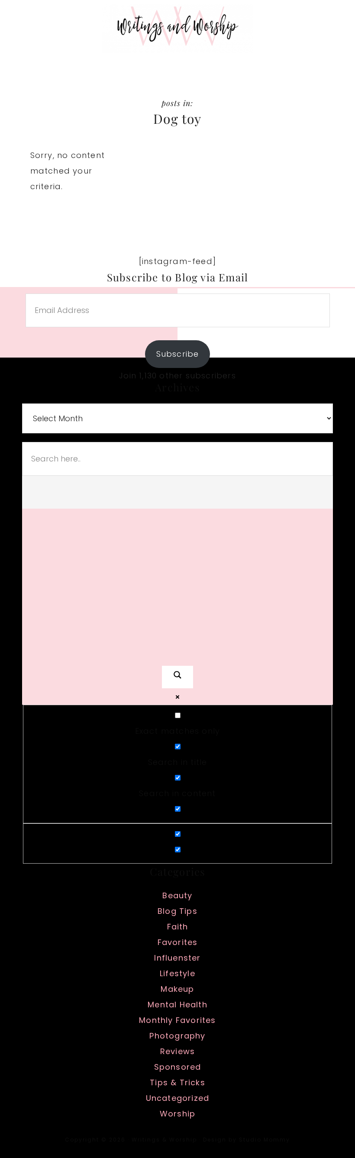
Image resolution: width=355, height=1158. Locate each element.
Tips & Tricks (177, 1082)
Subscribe (177, 353)
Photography (177, 1035)
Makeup (177, 989)
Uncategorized (178, 1098)
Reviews (177, 1051)
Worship (177, 1113)
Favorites (178, 942)
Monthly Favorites (177, 1020)
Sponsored (177, 1066)
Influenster (177, 957)
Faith (177, 926)
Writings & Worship (177, 28)
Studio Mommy (264, 1139)
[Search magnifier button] (177, 677)
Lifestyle (177, 973)
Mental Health (177, 1004)
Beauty (177, 895)
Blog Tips (177, 911)
